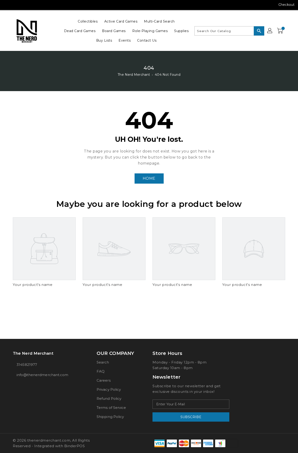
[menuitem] (87, 21)
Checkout (286, 5)
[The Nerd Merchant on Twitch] (42, 4)
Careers (104, 380)
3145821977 (27, 364)
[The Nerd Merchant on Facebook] (7, 4)
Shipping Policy (110, 416)
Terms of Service (111, 407)
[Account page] (270, 31)
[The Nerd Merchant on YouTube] (25, 4)
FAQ (101, 371)
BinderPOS (74, 446)
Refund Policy (109, 398)
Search (103, 362)
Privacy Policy (109, 389)
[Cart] (280, 31)
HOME (149, 178)
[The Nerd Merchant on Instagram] (16, 4)
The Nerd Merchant (134, 75)
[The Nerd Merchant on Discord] (33, 4)
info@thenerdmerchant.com (42, 375)
